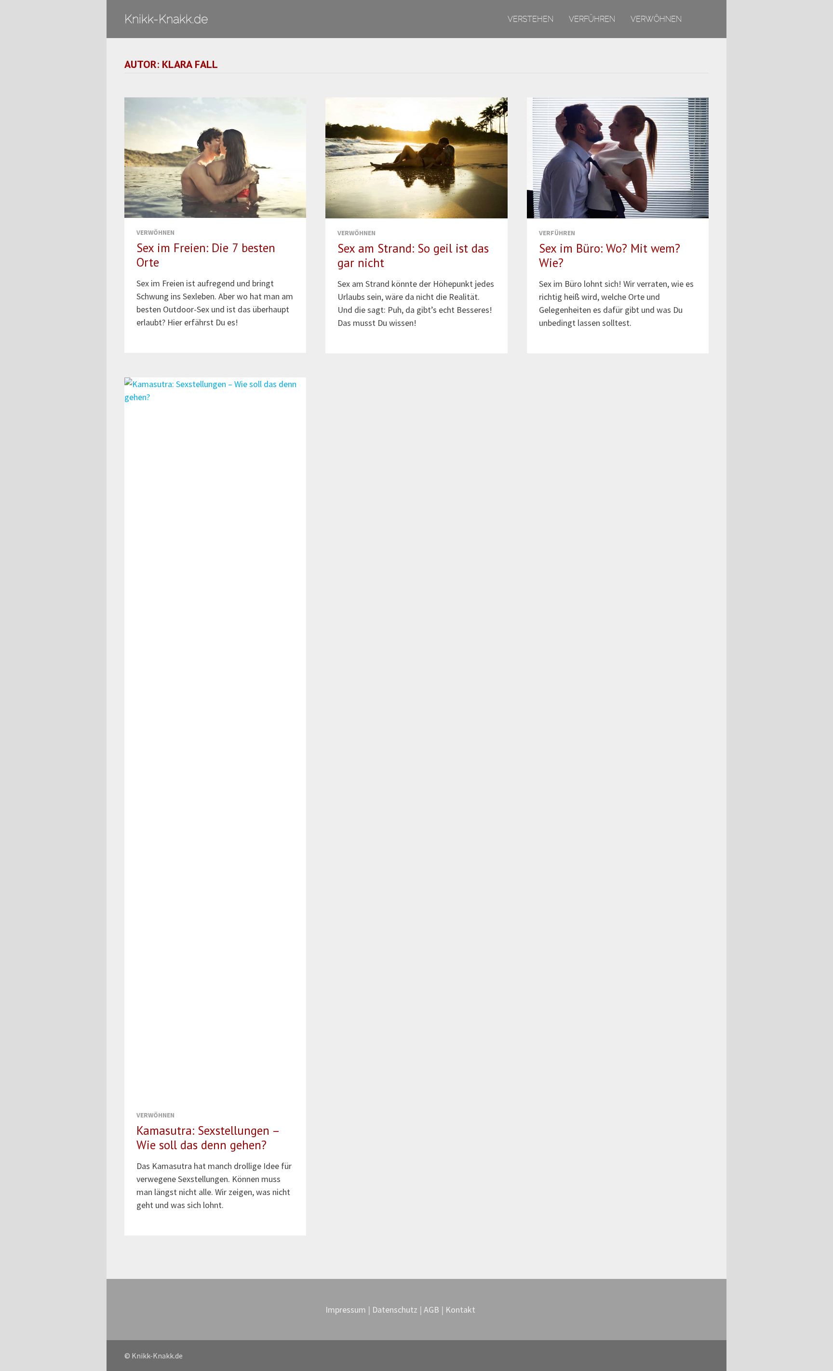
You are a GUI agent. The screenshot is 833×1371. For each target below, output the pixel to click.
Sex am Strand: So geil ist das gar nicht (413, 255)
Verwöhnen (656, 18)
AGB (431, 1309)
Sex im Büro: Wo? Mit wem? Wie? (609, 255)
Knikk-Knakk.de (166, 19)
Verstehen (530, 18)
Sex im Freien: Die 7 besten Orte (205, 255)
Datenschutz (395, 1309)
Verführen (592, 18)
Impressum (345, 1309)
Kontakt (460, 1309)
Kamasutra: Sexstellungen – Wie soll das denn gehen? (207, 1138)
